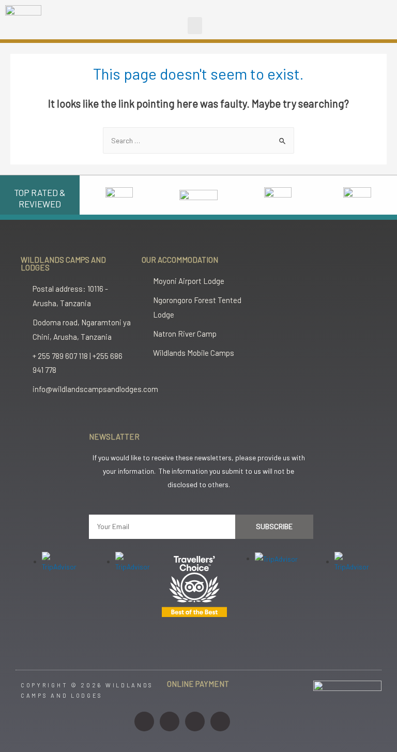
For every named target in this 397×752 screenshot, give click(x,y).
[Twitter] (195, 721)
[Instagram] (144, 721)
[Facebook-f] (169, 721)
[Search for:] (198, 140)
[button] (195, 25)
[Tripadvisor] (220, 721)
